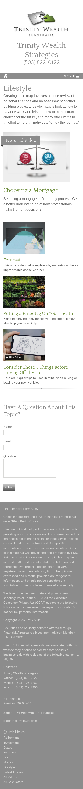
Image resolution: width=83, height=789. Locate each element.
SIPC (19, 637)
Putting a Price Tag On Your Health (38, 313)
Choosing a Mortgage (30, 190)
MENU (69, 76)
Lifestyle (9, 767)
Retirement (11, 737)
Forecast (11, 260)
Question (9, 456)
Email (7, 441)
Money (8, 762)
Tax (5, 757)
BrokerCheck (29, 521)
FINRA (7, 637)
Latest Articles (13, 772)
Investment (11, 742)
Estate (7, 747)
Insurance (10, 752)
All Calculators (13, 782)
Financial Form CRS (24, 508)
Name (7, 426)
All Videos (10, 777)
